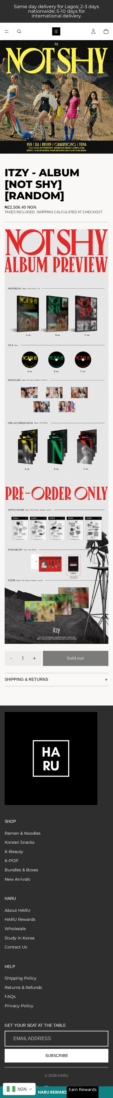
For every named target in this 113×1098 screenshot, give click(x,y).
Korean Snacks (19, 842)
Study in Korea (19, 938)
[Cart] (106, 31)
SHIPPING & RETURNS (26, 679)
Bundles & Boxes (21, 870)
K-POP (11, 860)
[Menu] (6, 31)
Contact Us (16, 947)
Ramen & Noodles (23, 833)
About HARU (17, 910)
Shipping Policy (21, 978)
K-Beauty (14, 851)
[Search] (19, 31)
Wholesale (15, 928)
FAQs (10, 996)
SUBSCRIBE (56, 1055)
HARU (63, 1075)
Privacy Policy (19, 1005)
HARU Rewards (20, 919)
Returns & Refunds (23, 987)
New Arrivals (17, 879)
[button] (56, 1092)
